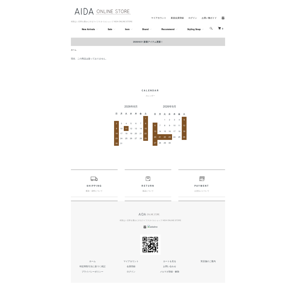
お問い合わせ (169, 266)
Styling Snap (194, 29)
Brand (145, 29)
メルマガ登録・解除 (169, 271)
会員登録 (131, 266)
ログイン (192, 17)
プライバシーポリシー (92, 271)
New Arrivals (88, 29)
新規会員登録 (177, 17)
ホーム (73, 49)
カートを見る (169, 261)
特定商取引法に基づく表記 (92, 266)
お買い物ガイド (209, 17)
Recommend (168, 29)
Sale (110, 29)
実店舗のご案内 (208, 261)
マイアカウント (158, 17)
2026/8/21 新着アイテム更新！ (148, 41)
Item (127, 29)
